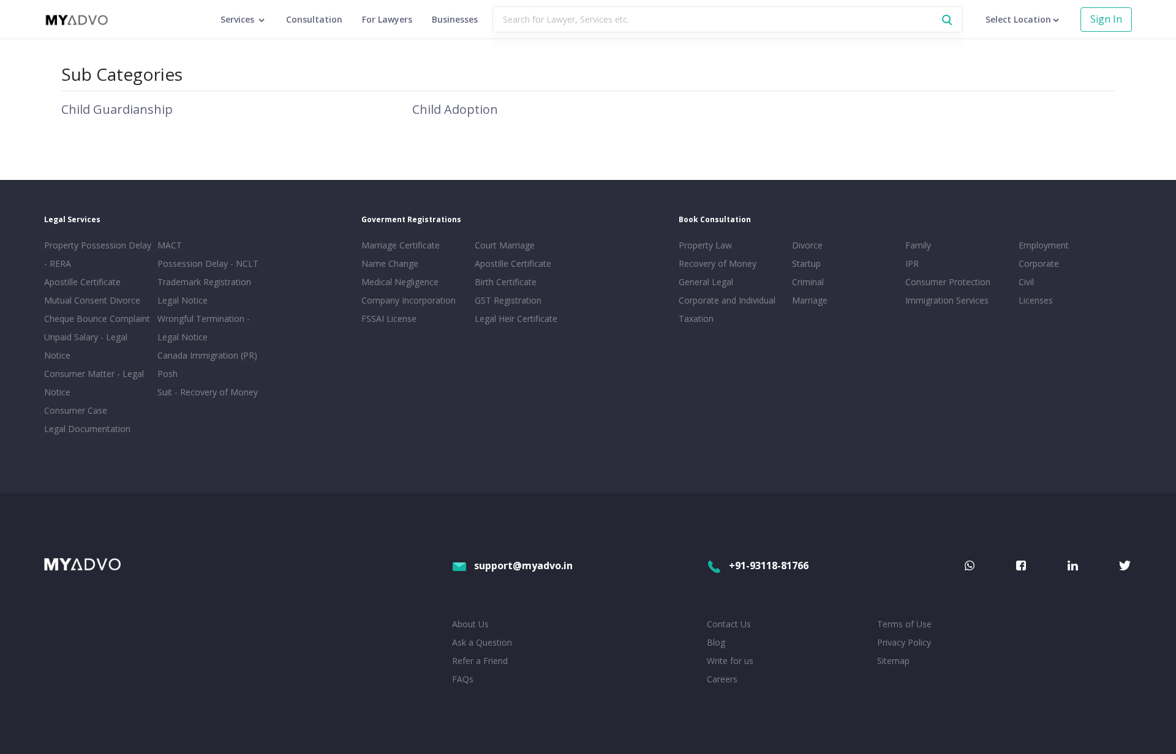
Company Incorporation (408, 300)
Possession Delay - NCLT (207, 263)
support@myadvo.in (523, 565)
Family (918, 245)
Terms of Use (904, 624)
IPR (912, 263)
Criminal (808, 282)
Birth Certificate (506, 282)
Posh (167, 373)
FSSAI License (389, 318)
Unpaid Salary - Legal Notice (85, 346)
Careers (722, 679)
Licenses (1036, 300)
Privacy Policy (904, 642)
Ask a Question (482, 642)
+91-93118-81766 (769, 565)
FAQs (462, 679)
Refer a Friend (480, 660)
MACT (169, 245)
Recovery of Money (717, 263)
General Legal (706, 282)
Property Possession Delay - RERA (97, 254)
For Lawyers (387, 19)
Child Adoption (455, 109)
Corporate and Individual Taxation (727, 309)
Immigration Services (947, 300)
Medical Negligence (400, 282)
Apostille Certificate (82, 282)
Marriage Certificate (400, 245)
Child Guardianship (117, 109)
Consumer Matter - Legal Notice (94, 383)
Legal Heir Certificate (516, 318)
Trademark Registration (204, 282)
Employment (1044, 245)
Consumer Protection (947, 282)
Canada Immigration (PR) (207, 355)
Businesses (455, 19)
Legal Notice (182, 300)
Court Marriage (505, 245)
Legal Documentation (87, 429)
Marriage (809, 300)
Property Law (705, 245)
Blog (716, 642)
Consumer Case (75, 410)
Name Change (389, 263)
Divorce (807, 245)
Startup (806, 263)
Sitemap (893, 660)
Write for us (730, 660)
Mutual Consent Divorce (92, 300)
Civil (1026, 282)
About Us (470, 624)
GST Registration (508, 300)
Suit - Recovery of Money (207, 392)
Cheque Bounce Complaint (97, 318)
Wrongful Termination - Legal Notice (203, 328)
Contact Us (729, 624)
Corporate (1039, 263)
